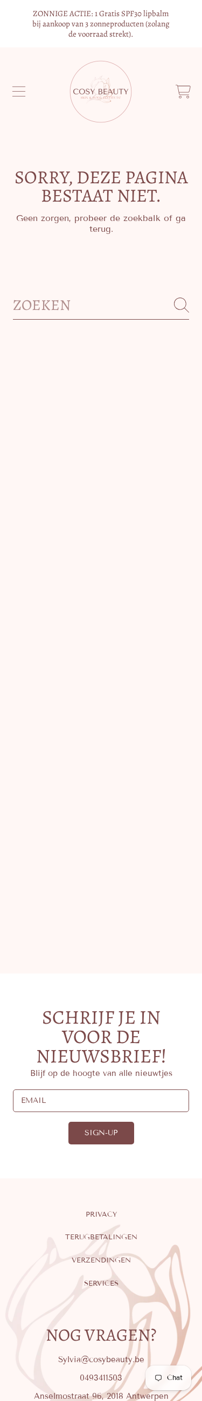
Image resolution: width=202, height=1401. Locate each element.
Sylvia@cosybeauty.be (101, 1359)
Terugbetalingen (101, 1237)
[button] (19, 91)
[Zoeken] (181, 305)
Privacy (101, 1214)
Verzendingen (101, 1260)
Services (101, 1283)
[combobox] (101, 305)
